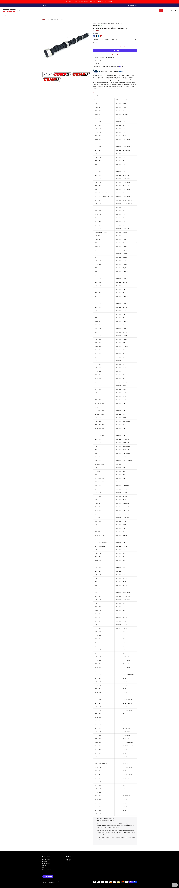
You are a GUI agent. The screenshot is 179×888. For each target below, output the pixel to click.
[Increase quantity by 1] (105, 46)
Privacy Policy (45, 881)
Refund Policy (52, 881)
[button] (45, 74)
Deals (40, 15)
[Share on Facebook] (94, 36)
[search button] (161, 10)
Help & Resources (49, 15)
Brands (34, 15)
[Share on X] (96, 36)
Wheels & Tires (25, 15)
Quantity (95, 42)
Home (43, 19)
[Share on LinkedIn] (98, 36)
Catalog (95, 91)
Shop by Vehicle (6, 15)
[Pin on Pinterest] (101, 36)
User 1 (95, 93)
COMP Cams (98, 31)
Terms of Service (67, 881)
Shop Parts (16, 15)
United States (131, 5)
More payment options (115, 54)
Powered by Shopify (46, 884)
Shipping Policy (60, 881)
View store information (99, 60)
